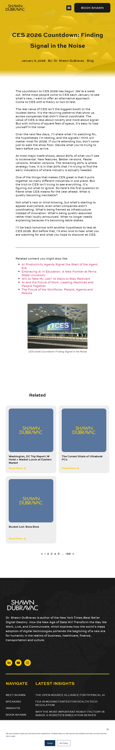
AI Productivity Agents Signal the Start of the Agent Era (60, 266)
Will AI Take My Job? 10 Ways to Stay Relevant (56, 279)
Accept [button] (50, 743)
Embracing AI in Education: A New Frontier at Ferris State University (59, 273)
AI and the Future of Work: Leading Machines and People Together (57, 284)
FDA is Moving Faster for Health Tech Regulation (66, 703)
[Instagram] (27, 662)
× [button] (107, 728)
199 (68, 554)
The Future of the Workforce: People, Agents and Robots (57, 291)
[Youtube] (18, 662)
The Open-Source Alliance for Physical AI (70, 695)
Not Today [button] (64, 743)
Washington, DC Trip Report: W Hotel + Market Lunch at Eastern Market (30, 459)
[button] (68, 7)
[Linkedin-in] (9, 662)
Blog (90, 61)
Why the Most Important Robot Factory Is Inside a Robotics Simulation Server (70, 713)
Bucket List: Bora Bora (24, 527)
